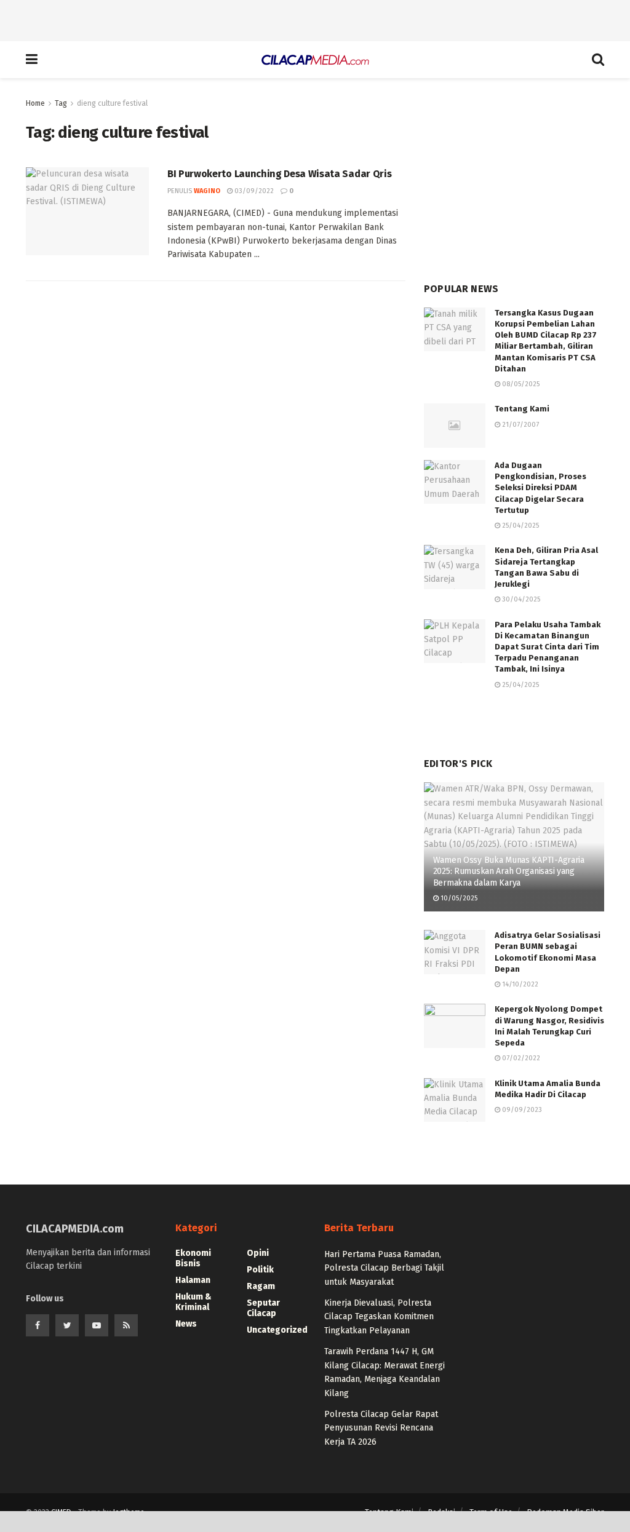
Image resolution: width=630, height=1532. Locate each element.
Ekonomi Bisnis (193, 1258)
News (186, 1324)
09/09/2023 (521, 1110)
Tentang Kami (522, 408)
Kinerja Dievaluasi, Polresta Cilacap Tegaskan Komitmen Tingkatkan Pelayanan (379, 1317)
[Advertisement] (315, 18)
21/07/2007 (519, 425)
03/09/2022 (253, 191)
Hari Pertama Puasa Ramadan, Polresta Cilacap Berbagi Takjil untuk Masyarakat (384, 1268)
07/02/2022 (520, 1058)
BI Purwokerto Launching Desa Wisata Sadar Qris (279, 174)
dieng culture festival (112, 103)
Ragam (261, 1286)
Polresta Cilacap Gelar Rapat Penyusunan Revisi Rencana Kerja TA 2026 (381, 1428)
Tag (61, 103)
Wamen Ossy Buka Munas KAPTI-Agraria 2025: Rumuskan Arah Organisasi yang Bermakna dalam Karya (508, 871)
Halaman (192, 1280)
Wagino (207, 191)
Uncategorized (277, 1330)
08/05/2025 (520, 384)
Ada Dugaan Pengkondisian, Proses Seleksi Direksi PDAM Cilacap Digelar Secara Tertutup (540, 488)
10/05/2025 (458, 898)
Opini (258, 1253)
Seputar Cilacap (263, 1308)
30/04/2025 (520, 599)
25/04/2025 (519, 526)
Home (35, 103)
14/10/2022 (519, 984)
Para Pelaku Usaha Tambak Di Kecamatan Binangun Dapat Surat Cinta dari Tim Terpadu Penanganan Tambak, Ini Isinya (547, 647)
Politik (260, 1269)
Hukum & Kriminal (193, 1302)
